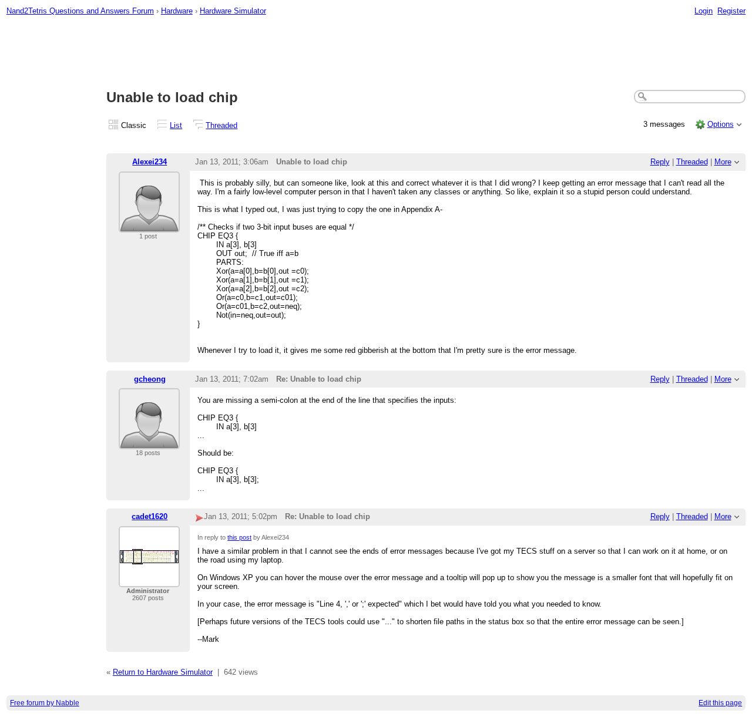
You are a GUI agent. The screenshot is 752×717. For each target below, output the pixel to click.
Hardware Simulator (233, 10)
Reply (660, 161)
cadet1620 (149, 516)
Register (731, 10)
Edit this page (720, 703)
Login (703, 10)
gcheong (150, 379)
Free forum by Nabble (44, 703)
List (176, 125)
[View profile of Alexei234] (149, 225)
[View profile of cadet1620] (149, 579)
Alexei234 (149, 161)
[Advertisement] (376, 53)
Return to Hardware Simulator (163, 672)
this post (239, 537)
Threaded (221, 125)
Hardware (177, 10)
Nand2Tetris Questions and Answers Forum (80, 10)
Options (720, 124)
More (722, 161)
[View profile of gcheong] (149, 441)
